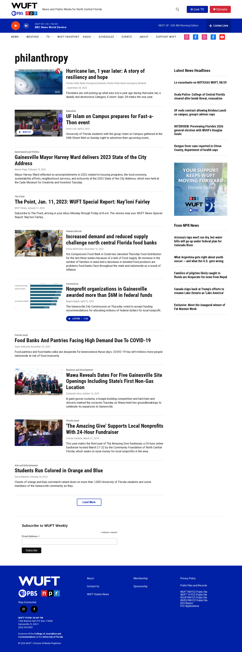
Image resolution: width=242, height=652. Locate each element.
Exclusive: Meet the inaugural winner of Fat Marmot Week (199, 307)
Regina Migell (72, 301)
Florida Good (21, 335)
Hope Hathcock (22, 346)
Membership (141, 578)
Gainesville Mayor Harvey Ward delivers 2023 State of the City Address (80, 160)
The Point (19, 196)
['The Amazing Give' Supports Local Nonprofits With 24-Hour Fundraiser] (39, 432)
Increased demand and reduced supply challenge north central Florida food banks (111, 239)
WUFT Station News (98, 594)
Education (71, 111)
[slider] (31, 25)
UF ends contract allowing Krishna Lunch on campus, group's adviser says (200, 112)
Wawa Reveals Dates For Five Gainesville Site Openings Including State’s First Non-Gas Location (114, 381)
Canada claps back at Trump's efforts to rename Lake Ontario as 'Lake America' (199, 291)
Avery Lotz (71, 128)
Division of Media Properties (47, 643)
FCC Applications (189, 606)
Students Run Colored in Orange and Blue (59, 470)
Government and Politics (27, 151)
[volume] (26, 26)
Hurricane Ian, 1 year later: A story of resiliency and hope (105, 74)
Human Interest (73, 231)
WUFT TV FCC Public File (193, 594)
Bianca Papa (21, 169)
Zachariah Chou (73, 393)
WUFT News (21, 208)
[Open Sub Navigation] (21, 36)
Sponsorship (141, 586)
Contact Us (93, 586)
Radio (87, 36)
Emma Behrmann (74, 248)
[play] (15, 26)
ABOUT (144, 36)
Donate (221, 9)
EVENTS (127, 36)
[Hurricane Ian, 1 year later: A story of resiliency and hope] (39, 81)
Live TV (199, 9)
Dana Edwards (22, 476)
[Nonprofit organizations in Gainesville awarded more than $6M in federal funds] (39, 296)
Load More (89, 502)
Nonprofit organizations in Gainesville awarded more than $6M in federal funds (109, 292)
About (90, 578)
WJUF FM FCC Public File (193, 597)
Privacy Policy (188, 578)
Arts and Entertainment (26, 465)
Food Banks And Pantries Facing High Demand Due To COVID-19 (83, 340)
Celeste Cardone (74, 438)
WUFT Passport (68, 36)
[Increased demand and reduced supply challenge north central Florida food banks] (39, 243)
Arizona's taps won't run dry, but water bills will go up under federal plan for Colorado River (198, 241)
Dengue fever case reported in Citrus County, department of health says (197, 148)
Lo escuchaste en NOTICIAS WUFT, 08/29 (200, 82)
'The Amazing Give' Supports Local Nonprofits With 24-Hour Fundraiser (114, 429)
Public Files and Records (193, 585)
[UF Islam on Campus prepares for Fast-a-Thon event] (39, 123)
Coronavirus (72, 283)
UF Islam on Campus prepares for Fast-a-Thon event (110, 119)
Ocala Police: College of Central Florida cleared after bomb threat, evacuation (199, 96)
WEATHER (32, 36)
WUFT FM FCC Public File (193, 592)
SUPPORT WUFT (166, 36)
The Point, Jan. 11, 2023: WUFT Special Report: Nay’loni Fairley (82, 202)
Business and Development (79, 369)
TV (48, 36)
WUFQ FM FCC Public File (193, 600)
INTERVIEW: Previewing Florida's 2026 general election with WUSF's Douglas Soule (198, 130)
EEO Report (186, 603)
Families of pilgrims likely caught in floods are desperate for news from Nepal (200, 275)
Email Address (31, 536)
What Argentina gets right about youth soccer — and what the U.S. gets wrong (198, 259)
